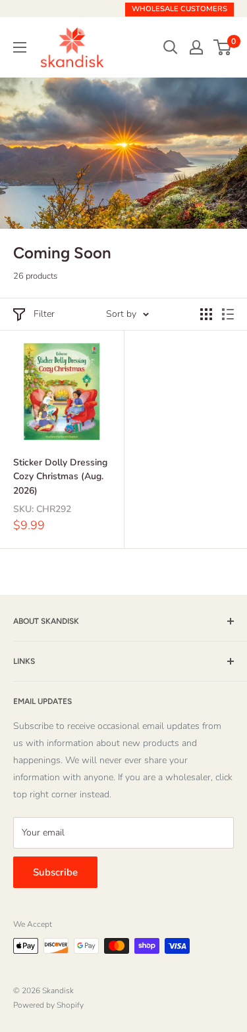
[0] (223, 47)
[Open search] (170, 47)
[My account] (196, 47)
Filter (44, 314)
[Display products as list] (228, 314)
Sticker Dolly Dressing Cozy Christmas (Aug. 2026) (60, 476)
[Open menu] (19, 47)
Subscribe (55, 872)
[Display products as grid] (206, 314)
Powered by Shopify (48, 1005)
